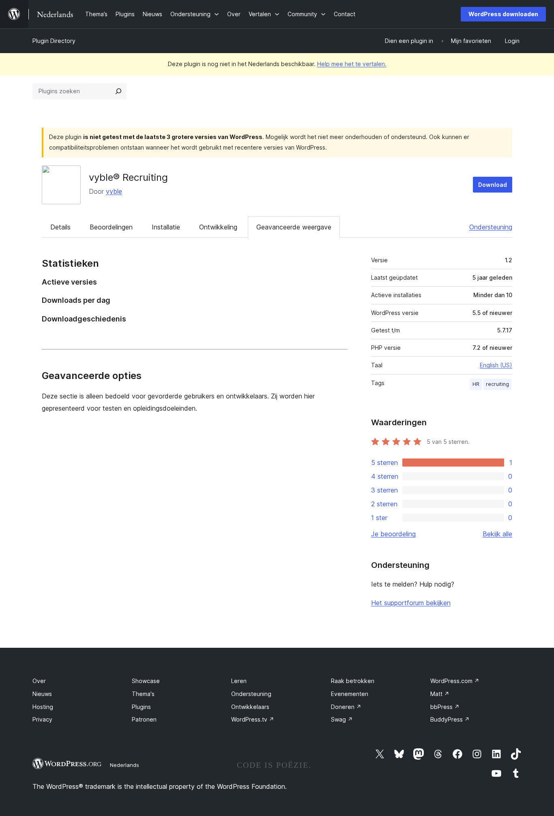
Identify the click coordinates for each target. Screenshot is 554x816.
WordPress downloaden (503, 14)
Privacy (42, 719)
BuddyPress (450, 719)
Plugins (141, 706)
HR (475, 384)
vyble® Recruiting (128, 177)
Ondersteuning (490, 227)
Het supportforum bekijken (411, 603)
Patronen (144, 719)
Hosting (42, 706)
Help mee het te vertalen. (352, 63)
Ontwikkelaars (250, 706)
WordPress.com (454, 680)
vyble (114, 191)
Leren (239, 680)
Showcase (146, 680)
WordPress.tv (252, 719)
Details (60, 227)
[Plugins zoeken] (118, 91)
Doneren (346, 706)
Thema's (143, 693)
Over (39, 680)
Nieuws (42, 693)
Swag (342, 719)
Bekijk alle (497, 534)
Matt (439, 693)
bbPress (445, 706)
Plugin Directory (53, 40)
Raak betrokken (352, 680)
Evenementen (349, 693)
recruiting (497, 384)
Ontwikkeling (218, 227)
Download (492, 184)
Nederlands (124, 765)
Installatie (166, 227)
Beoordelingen (111, 227)
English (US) (496, 365)
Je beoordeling (393, 534)
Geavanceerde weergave (293, 227)
